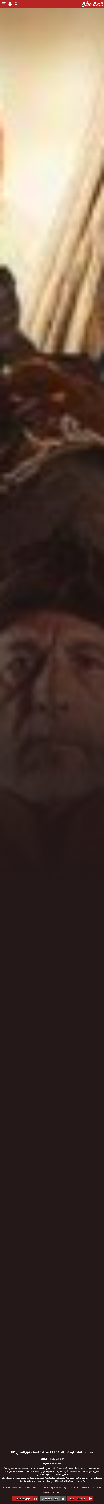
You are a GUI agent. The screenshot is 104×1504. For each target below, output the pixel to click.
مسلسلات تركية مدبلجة (36, 1487)
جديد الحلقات (95, 1487)
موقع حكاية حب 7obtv (14, 1487)
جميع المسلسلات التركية (59, 1487)
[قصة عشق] (92, 4)
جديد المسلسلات (80, 1487)
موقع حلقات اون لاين (51, 1492)
